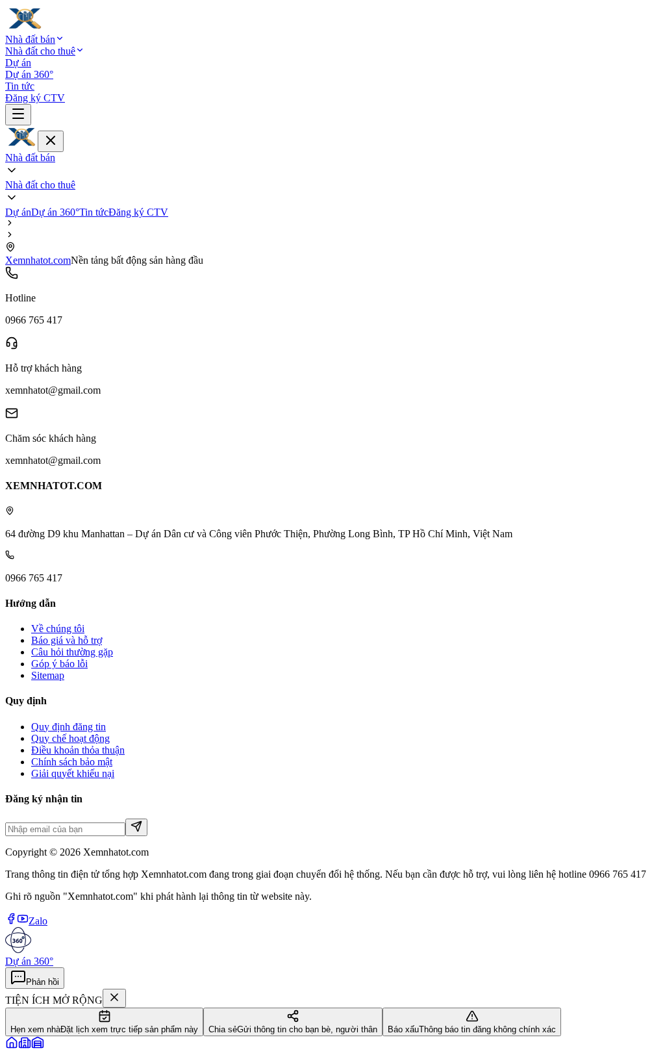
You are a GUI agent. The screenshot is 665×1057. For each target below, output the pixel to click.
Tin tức (19, 86)
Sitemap (47, 675)
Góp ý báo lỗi (59, 663)
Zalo (38, 920)
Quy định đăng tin (68, 726)
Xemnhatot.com (38, 260)
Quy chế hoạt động (70, 738)
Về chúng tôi (57, 628)
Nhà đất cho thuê (40, 51)
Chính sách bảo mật (71, 761)
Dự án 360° (29, 74)
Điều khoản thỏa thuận (78, 750)
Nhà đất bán (30, 39)
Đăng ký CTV (35, 97)
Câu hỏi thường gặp (72, 651)
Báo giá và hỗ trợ (66, 640)
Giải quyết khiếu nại (72, 773)
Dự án (18, 62)
